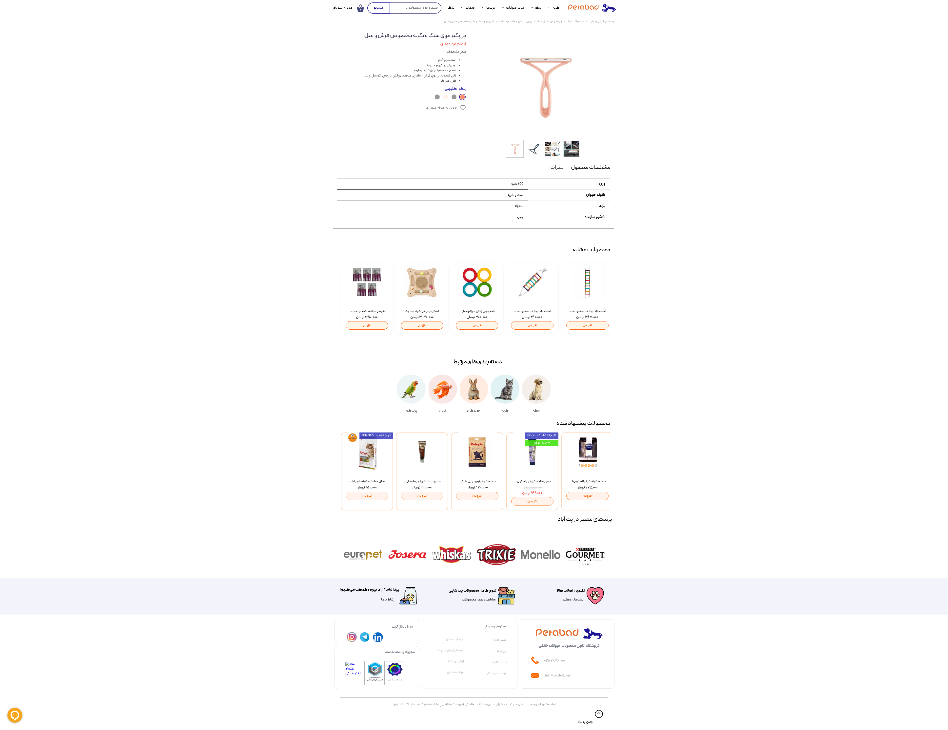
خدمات (470, 7)
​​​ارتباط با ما (388, 599)
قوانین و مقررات (455, 661)
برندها (490, 7)
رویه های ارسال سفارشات (450, 651)
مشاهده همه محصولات (479, 599)
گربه (556, 7)
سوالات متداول (455, 672)
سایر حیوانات (515, 7)
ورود (349, 8)
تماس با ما (500, 640)
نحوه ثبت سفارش (454, 639)
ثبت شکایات (499, 662)
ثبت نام (338, 8)
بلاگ (451, 7)
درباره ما (502, 651)
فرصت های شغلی (496, 673)
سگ (538, 7)
